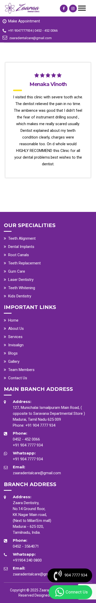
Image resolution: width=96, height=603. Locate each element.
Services (15, 336)
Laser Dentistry (21, 279)
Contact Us (17, 378)
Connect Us (77, 592)
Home (13, 320)
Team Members (21, 369)
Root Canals (18, 255)
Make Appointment (24, 21)
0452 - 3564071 (26, 546)
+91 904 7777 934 (40, 425)
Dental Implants (21, 246)
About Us (16, 328)
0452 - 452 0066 (26, 439)
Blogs (13, 353)
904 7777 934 (76, 575)
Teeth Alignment (22, 238)
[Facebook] (64, 8)
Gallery (13, 361)
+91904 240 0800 (27, 560)
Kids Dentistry (19, 296)
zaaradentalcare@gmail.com (37, 473)
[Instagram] (72, 8)
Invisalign (16, 345)
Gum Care (16, 271)
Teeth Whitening (21, 288)
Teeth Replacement (24, 263)
